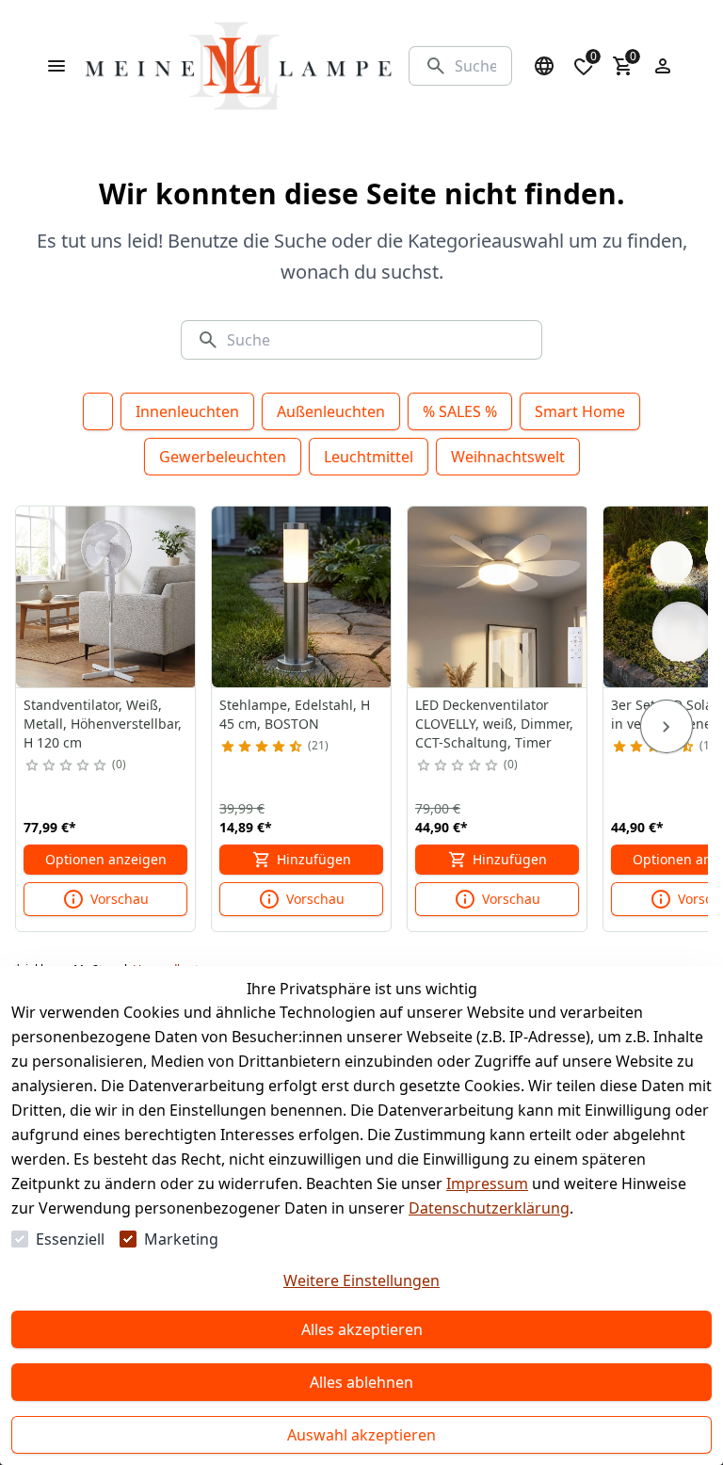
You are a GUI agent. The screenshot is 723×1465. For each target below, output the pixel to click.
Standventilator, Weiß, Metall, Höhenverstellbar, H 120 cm (103, 723)
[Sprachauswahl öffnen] (544, 66)
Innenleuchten (187, 411)
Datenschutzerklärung (489, 1208)
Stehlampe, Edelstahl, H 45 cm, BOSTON (294, 714)
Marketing (181, 1239)
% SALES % (460, 411)
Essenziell (70, 1239)
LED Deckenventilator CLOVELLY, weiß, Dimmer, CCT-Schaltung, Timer (494, 723)
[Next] (666, 727)
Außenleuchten (331, 411)
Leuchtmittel (368, 456)
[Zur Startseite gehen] (238, 66)
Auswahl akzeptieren (361, 1435)
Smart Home (580, 411)
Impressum (487, 1183)
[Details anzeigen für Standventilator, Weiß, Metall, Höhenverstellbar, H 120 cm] (106, 597)
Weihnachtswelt (508, 456)
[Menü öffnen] (56, 66)
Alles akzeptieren (362, 1329)
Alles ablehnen (361, 1382)
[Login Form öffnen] (663, 66)
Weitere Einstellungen (361, 1280)
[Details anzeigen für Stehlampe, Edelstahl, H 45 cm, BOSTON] (302, 597)
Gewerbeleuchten (222, 456)
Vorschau (119, 899)
